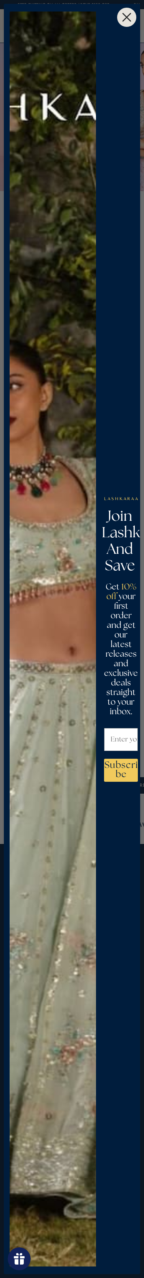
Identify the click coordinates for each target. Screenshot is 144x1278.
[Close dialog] (126, 17)
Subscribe (121, 770)
